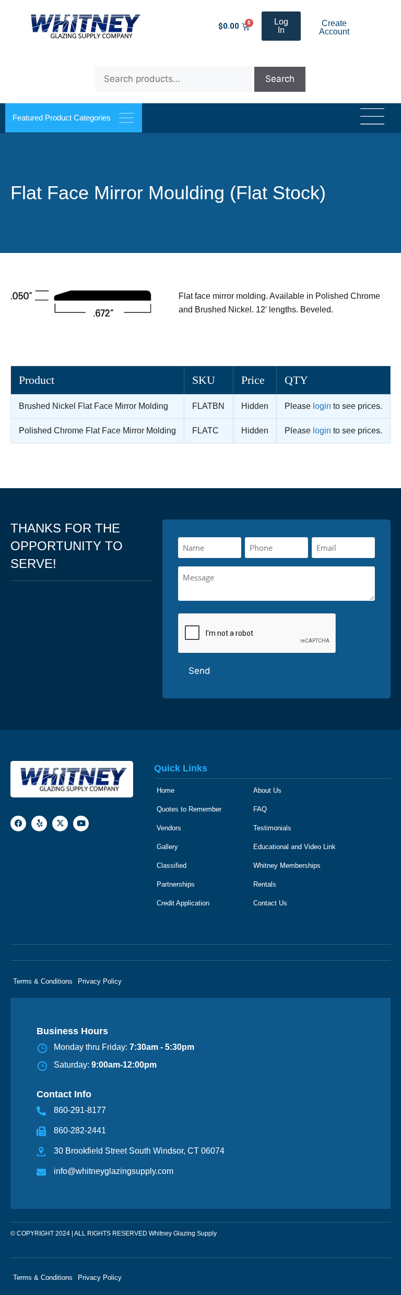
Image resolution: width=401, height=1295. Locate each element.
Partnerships (176, 884)
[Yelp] (39, 823)
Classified (171, 865)
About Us (267, 790)
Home (165, 790)
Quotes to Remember (189, 809)
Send (199, 670)
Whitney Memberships (287, 865)
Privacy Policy (100, 981)
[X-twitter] (60, 823)
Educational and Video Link (294, 847)
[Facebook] (18, 823)
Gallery (167, 847)
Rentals (264, 884)
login (322, 406)
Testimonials (272, 828)
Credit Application (183, 903)
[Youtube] (81, 823)
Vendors (169, 828)
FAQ (260, 809)
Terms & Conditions (43, 981)
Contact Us (270, 903)
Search (279, 79)
